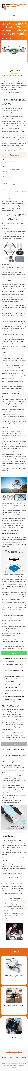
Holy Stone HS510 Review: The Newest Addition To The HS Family (14, 28)
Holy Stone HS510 (9, 284)
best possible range (7, 378)
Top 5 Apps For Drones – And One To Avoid (14, 1030)
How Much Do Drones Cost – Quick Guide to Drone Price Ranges (14, 1000)
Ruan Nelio (14, 900)
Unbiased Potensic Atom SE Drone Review (14, 970)
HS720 (6, 126)
